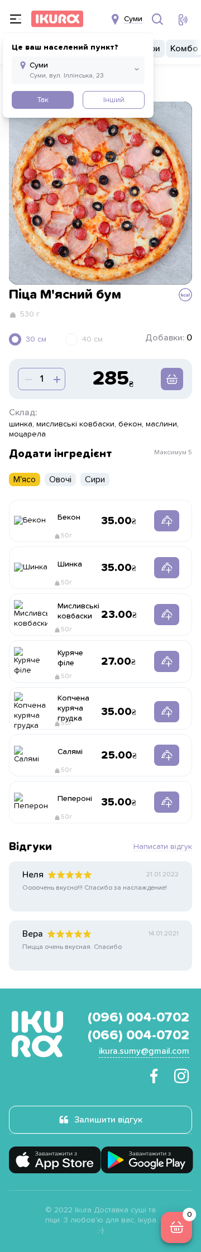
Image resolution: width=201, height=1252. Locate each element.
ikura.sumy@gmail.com (144, 1051)
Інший (114, 100)
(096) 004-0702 (138, 1017)
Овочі (60, 479)
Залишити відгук (108, 1119)
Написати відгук (162, 847)
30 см (36, 339)
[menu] (15, 19)
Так (43, 100)
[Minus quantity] (56, 379)
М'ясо (24, 479)
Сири (95, 479)
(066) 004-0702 (138, 1035)
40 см (92, 339)
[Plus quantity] (27, 379)
